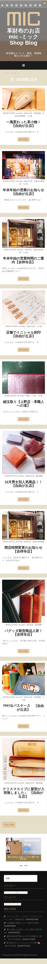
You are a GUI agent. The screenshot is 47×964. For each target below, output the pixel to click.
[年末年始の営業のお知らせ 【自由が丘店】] (23, 165)
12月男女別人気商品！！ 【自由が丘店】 (25, 484)
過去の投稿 (9, 825)
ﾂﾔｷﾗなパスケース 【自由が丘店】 (23, 708)
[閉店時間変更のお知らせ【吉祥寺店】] (23, 525)
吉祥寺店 (28, 250)
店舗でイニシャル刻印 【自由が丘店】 (25, 334)
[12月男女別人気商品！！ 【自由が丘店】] (23, 452)
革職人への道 (31, 396)
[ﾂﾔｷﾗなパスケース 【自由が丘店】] (23, 679)
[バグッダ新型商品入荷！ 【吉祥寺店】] (23, 601)
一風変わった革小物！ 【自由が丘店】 (25, 124)
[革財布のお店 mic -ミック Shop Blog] (23, 19)
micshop (19, 113)
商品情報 (37, 113)
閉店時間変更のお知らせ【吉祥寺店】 (23, 549)
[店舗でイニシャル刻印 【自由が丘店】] (23, 307)
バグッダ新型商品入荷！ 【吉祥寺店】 (25, 633)
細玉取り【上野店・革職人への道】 (23, 404)
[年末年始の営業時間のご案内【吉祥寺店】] (23, 233)
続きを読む (23, 139)
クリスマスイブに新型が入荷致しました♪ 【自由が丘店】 (24, 792)
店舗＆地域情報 (38, 542)
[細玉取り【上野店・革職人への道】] (23, 377)
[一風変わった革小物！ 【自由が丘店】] (23, 99)
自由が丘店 (28, 113)
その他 (29, 116)
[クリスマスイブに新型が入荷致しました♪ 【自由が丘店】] (23, 759)
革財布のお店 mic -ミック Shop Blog (23, 37)
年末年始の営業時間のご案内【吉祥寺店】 (23, 260)
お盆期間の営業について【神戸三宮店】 (23, 923)
